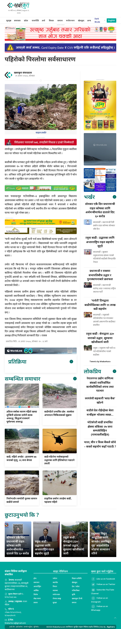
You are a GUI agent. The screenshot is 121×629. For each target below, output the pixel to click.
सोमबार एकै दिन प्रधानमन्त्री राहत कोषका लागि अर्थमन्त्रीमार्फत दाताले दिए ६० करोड (17, 545)
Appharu (111, 626)
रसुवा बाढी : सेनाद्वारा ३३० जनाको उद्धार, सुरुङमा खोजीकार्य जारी (73, 545)
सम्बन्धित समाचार (22, 378)
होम (35, 578)
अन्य (89, 20)
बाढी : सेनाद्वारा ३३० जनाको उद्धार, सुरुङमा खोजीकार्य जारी (100, 338)
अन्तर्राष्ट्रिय (37, 586)
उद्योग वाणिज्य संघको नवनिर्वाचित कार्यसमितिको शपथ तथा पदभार (100, 384)
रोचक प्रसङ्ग (57, 598)
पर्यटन (55, 578)
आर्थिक (36, 590)
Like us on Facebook (106, 579)
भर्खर (89, 196)
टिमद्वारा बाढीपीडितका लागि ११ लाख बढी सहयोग (100, 304)
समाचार (17, 20)
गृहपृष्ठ (8, 20)
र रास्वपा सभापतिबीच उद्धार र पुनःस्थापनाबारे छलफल (100, 275)
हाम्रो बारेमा (19, 626)
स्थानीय (55, 582)
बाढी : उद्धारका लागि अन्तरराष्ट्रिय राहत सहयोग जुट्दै (100, 242)
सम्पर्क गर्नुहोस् (28, 626)
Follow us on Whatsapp (99, 608)
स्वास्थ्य (55, 590)
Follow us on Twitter (106, 584)
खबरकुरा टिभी (77, 598)
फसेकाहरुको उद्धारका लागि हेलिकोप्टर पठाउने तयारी (59, 460)
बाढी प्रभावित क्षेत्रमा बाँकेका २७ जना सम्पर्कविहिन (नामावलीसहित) (100, 428)
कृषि (73, 594)
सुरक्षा (55, 602)
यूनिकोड (36, 626)
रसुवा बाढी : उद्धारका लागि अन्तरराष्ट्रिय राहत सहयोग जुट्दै (44, 547)
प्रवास (36, 602)
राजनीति (35, 20)
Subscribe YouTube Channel (102, 592)
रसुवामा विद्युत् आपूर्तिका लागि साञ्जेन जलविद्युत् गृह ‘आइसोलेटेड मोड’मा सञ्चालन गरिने (101, 543)
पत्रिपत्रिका (76, 590)
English (111, 20)
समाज (60, 20)
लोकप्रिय (92, 371)
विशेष (36, 594)
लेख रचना (37, 598)
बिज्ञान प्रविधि (77, 578)
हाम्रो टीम (12, 626)
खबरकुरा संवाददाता (23, 72)
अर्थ (43, 20)
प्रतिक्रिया (17, 361)
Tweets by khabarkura (100, 361)
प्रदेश (26, 20)
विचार (51, 20)
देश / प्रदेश (76, 586)
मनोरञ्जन (70, 20)
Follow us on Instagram (99, 600)
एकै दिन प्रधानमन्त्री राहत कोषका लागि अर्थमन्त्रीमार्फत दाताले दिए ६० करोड (100, 210)
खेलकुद (81, 20)
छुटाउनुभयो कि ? (22, 514)
